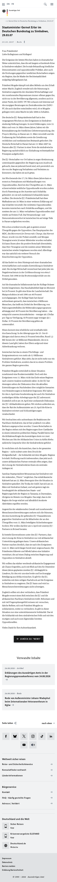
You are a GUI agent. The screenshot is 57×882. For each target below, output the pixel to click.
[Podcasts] (33, 744)
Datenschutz (7, 862)
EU (15, 117)
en (48, 525)
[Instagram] (33, 736)
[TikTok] (42, 736)
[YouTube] (24, 744)
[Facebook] (6, 736)
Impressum (6, 858)
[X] (24, 736)
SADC (37, 483)
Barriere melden (8, 866)
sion (52, 400)
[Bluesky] (15, 736)
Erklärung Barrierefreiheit (12, 870)
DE (3, 4)
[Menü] (52, 4)
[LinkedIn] (51, 736)
